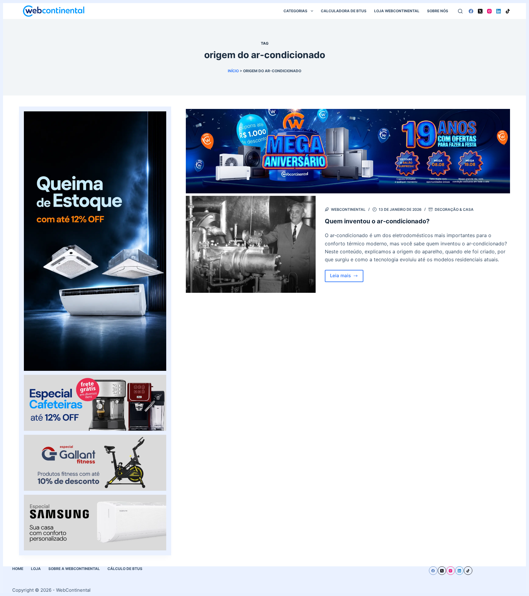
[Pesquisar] (460, 11)
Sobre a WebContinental (74, 568)
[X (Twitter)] (480, 11)
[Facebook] (471, 11)
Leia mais (347, 277)
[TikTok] (507, 11)
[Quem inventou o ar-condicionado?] (251, 244)
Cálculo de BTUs (124, 568)
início (233, 71)
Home (17, 568)
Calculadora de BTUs (343, 11)
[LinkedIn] (498, 11)
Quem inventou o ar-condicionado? (377, 221)
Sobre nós (437, 11)
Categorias (295, 11)
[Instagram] (489, 11)
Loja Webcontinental (396, 11)
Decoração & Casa (454, 209)
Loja (36, 568)
